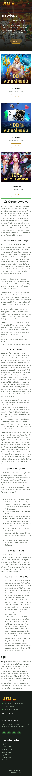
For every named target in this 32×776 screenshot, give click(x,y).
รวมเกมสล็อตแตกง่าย (10, 740)
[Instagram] (19, 733)
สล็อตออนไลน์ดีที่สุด (10, 720)
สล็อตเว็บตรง (23, 724)
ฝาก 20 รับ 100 (6, 20)
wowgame (4, 662)
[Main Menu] (28, 3)
